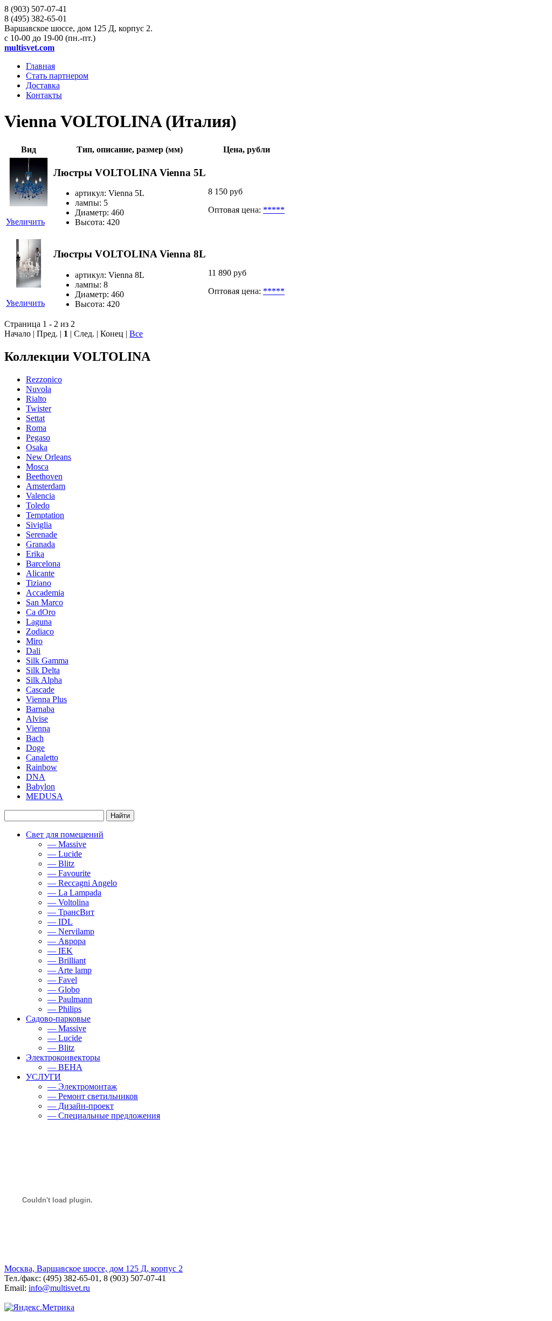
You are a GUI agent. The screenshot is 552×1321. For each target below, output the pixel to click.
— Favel (62, 979)
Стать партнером (57, 75)
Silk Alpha (44, 679)
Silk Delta (43, 670)
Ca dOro (41, 612)
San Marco (44, 602)
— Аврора (66, 941)
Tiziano (38, 583)
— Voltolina (68, 902)
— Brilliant (66, 960)
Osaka (36, 447)
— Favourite (69, 873)
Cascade (40, 689)
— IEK (60, 950)
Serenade (41, 534)
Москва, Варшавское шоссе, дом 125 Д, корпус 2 (93, 1268)
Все (136, 333)
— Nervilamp (70, 931)
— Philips (64, 1009)
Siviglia (39, 524)
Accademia (45, 592)
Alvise (37, 718)
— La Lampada (74, 892)
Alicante (40, 573)
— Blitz (60, 863)
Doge (35, 747)
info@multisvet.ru (59, 1287)
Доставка (43, 85)
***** (274, 209)
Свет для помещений (65, 834)
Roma (36, 427)
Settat (35, 418)
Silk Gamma (47, 660)
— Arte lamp (69, 970)
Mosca (37, 466)
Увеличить (25, 221)
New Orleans (48, 457)
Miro (34, 641)
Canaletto (42, 757)
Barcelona (43, 563)
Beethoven (44, 476)
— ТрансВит (70, 912)
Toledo (38, 505)
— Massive (66, 844)
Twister (38, 408)
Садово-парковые (58, 1018)
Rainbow (41, 767)
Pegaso (38, 437)
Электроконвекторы (63, 1057)
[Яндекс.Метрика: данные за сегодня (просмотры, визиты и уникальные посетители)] (39, 1307)
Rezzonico (44, 379)
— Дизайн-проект (80, 1105)
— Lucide (64, 853)
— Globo (63, 989)
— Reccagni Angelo (82, 882)
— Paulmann (69, 999)
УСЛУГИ (43, 1076)
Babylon (40, 786)
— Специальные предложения (103, 1115)
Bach (35, 738)
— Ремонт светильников (92, 1096)
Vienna (38, 728)
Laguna (39, 621)
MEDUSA (44, 796)
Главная (40, 66)
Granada (40, 544)
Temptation (45, 515)
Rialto (36, 398)
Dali (33, 650)
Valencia (40, 495)
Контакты (44, 95)
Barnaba (40, 709)
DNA (35, 776)
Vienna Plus (46, 699)
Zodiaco (40, 631)
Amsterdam (45, 486)
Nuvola (38, 389)
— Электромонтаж (82, 1086)
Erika (35, 553)
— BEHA (64, 1067)
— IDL (60, 921)
